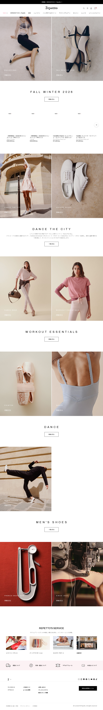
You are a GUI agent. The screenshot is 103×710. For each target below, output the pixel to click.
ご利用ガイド (26, 692)
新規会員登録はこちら (88, 693)
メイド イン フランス (12, 658)
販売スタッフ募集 (43, 698)
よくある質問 (26, 695)
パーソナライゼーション (36, 658)
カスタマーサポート (58, 658)
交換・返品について (40, 670)
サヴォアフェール (67, 670)
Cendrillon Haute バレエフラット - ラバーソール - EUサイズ (63, 141)
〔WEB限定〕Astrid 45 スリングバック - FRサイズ (16, 141)
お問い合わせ (42, 692)
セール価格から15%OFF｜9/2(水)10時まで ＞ (51, 2)
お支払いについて (92, 670)
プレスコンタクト (43, 695)
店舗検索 (79, 658)
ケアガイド (11, 695)
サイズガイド (11, 692)
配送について (16, 670)
